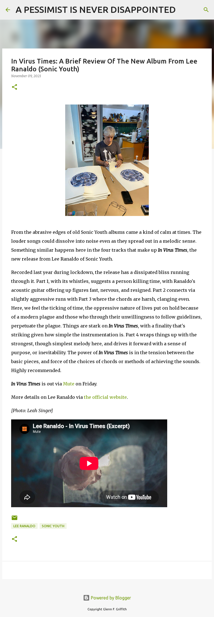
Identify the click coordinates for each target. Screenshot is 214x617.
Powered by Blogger (110, 597)
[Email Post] (14, 520)
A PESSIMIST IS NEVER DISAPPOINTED (96, 9)
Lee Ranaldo (24, 526)
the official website (105, 397)
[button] (14, 87)
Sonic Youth (53, 526)
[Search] (183, 9)
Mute (68, 384)
